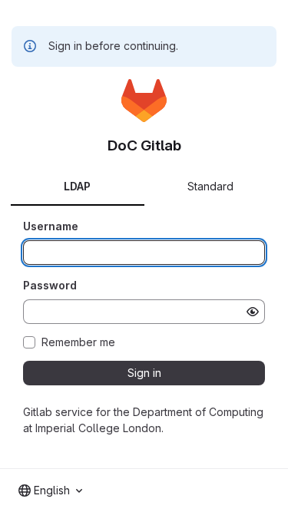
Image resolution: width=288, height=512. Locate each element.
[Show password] (252, 311)
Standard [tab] (210, 186)
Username (50, 226)
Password (50, 285)
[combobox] (50, 490)
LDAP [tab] (77, 186)
